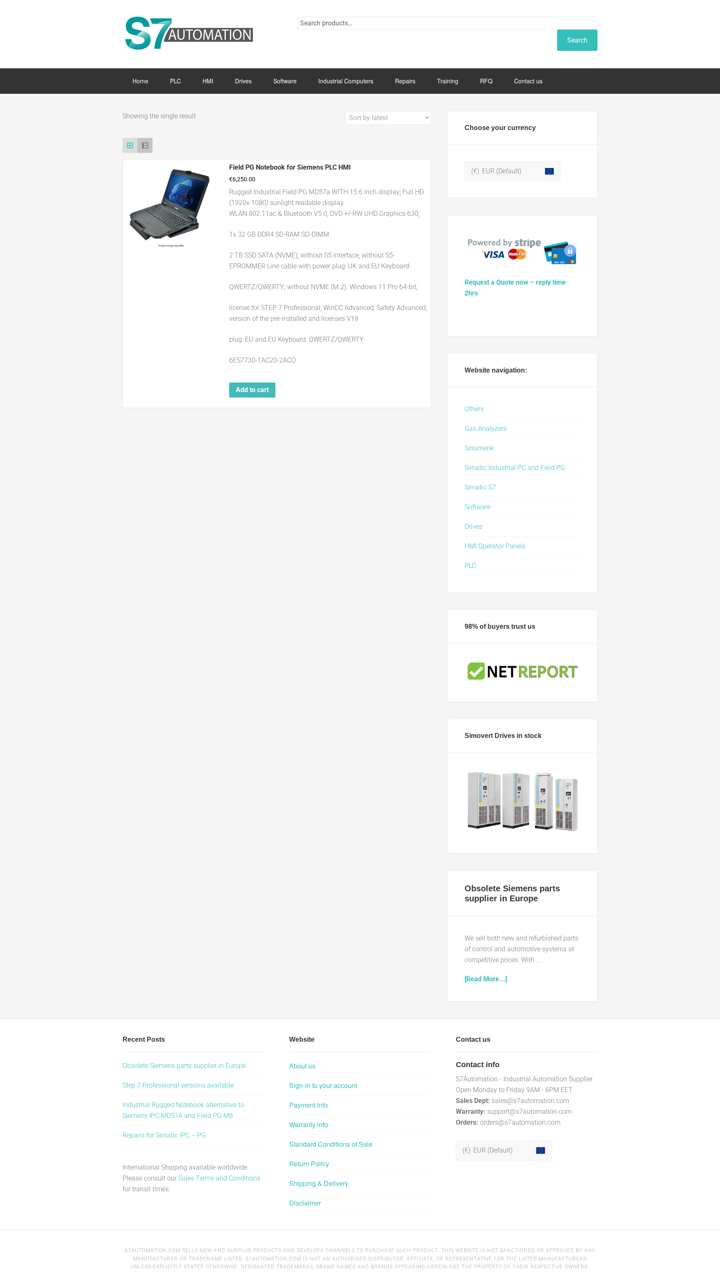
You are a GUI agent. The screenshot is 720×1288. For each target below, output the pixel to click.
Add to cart (252, 390)
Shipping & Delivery (318, 1183)
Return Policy (309, 1163)
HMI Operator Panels (495, 546)
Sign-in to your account (323, 1085)
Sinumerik (479, 448)
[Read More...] (486, 979)
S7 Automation (189, 33)
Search (577, 40)
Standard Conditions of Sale (330, 1144)
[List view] (145, 145)
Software (477, 507)
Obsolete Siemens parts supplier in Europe (184, 1066)
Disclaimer (305, 1203)
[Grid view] (130, 145)
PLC (470, 566)
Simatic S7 (480, 487)
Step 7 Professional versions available (178, 1085)
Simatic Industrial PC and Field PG (515, 468)
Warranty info (308, 1124)
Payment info (308, 1105)
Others (474, 409)
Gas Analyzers (486, 429)
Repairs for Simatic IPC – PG (164, 1135)
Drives (473, 526)
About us (302, 1065)
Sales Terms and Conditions (219, 1178)
